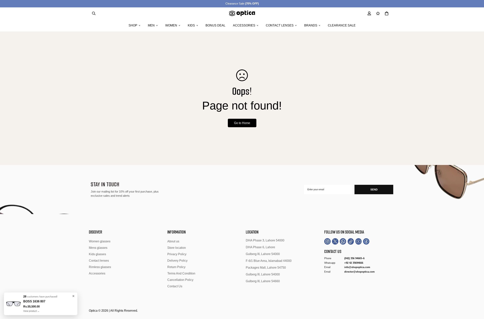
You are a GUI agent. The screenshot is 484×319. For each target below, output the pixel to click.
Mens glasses (98, 247)
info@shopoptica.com (357, 267)
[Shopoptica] (242, 13)
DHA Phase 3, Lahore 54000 (265, 240)
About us (173, 241)
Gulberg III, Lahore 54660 (263, 281)
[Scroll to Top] (476, 298)
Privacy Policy (176, 254)
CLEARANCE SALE (342, 25)
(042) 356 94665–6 (354, 258)
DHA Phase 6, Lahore (260, 247)
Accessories (244, 25)
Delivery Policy (177, 260)
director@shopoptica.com (359, 271)
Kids (191, 25)
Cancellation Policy (180, 279)
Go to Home (242, 123)
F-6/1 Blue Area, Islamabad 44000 (269, 260)
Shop (133, 25)
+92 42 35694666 (353, 262)
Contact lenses (280, 25)
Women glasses (99, 241)
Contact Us (174, 286)
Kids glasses (97, 254)
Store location (176, 247)
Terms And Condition (181, 273)
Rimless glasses (100, 267)
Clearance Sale (242, 3)
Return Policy (176, 267)
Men (151, 25)
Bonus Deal (215, 25)
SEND (374, 189)
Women (171, 25)
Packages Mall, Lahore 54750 (266, 267)
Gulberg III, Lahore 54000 (263, 254)
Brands (310, 25)
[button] (386, 13)
